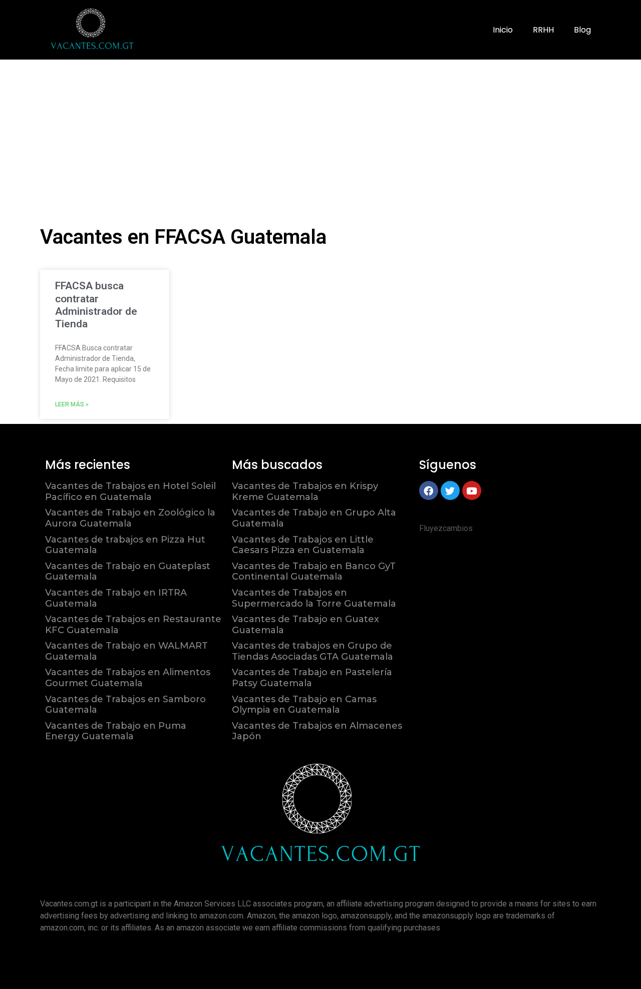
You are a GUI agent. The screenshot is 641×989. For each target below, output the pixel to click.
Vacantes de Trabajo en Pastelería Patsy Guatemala (312, 678)
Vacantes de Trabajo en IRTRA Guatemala (116, 598)
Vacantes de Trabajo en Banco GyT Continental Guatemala (314, 572)
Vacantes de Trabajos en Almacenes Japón (317, 731)
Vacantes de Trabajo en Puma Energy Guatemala (115, 731)
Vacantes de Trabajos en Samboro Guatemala (125, 705)
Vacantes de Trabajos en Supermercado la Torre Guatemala (314, 598)
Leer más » (72, 404)
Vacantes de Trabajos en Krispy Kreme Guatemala (305, 491)
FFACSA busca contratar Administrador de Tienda (96, 305)
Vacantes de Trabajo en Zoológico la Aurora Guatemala (130, 518)
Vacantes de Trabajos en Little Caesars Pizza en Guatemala (303, 545)
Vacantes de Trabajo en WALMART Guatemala (126, 651)
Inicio (503, 30)
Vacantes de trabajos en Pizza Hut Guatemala (125, 545)
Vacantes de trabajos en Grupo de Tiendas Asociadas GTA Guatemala (312, 651)
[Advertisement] (320, 135)
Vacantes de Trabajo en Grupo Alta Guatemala (314, 518)
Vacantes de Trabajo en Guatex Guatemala (305, 625)
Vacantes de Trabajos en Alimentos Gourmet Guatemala (127, 678)
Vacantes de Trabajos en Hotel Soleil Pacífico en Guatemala (130, 491)
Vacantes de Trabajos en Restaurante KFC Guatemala (133, 625)
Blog (582, 30)
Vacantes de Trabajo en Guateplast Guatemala (127, 572)
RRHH (543, 30)
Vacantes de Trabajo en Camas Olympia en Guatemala (304, 705)
